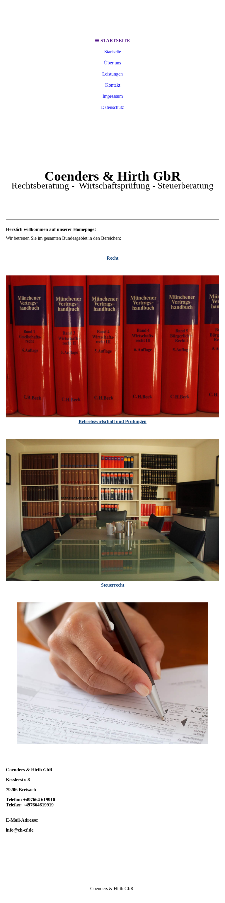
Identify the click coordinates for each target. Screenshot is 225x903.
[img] (112, 17)
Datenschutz (112, 107)
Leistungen (112, 73)
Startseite (112, 51)
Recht (112, 258)
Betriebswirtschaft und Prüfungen (112, 421)
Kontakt (112, 85)
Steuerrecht (112, 584)
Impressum (113, 96)
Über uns (112, 62)
